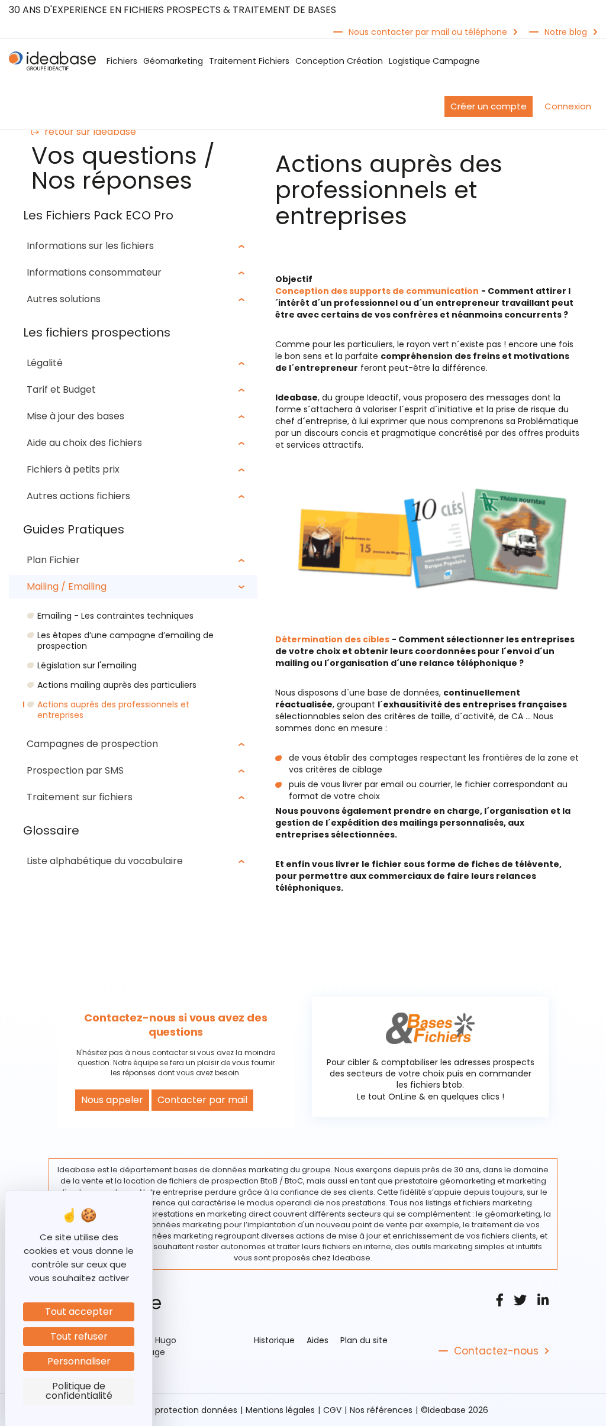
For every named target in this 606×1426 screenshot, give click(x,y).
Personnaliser (79, 1361)
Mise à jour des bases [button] (75, 416)
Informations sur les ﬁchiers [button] (90, 246)
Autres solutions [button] (64, 299)
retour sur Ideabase (90, 131)
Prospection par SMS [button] (75, 770)
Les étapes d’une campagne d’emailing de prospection (125, 640)
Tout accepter (79, 1311)
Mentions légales (280, 1410)
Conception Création (339, 61)
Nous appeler (112, 1100)
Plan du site (364, 1340)
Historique (274, 1340)
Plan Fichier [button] (53, 560)
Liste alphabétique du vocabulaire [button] (105, 861)
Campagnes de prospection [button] (92, 744)
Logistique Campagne (434, 61)
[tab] (133, 246)
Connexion (567, 106)
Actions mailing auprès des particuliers (116, 685)
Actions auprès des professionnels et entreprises (113, 709)
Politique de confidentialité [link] (79, 1390)
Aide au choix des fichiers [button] (84, 443)
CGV (332, 1410)
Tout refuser (79, 1336)
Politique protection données (177, 1410)
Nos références (381, 1410)
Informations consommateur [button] (94, 272)
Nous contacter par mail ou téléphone (428, 32)
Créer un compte (488, 106)
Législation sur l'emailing (87, 665)
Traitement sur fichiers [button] (80, 797)
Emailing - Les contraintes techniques (115, 615)
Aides (317, 1340)
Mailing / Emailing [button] (67, 586)
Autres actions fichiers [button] (78, 496)
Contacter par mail (202, 1100)
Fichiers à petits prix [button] (73, 469)
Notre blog (565, 32)
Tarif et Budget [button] (61, 389)
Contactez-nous (496, 1351)
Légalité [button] (45, 363)
